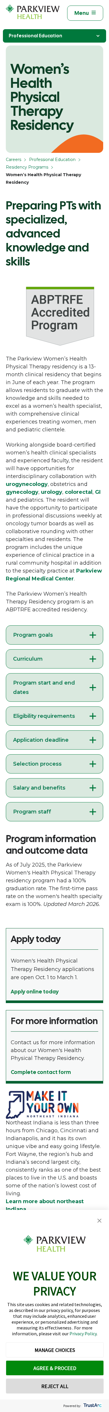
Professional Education (35, 36)
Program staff (32, 812)
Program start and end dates (44, 687)
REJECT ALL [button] (54, 1386)
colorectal (78, 492)
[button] (99, 1221)
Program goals (33, 635)
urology (51, 492)
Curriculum (28, 659)
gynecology (22, 492)
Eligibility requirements (44, 716)
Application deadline (41, 740)
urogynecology (27, 484)
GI (98, 492)
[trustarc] (92, 1406)
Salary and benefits (39, 788)
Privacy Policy (83, 1333)
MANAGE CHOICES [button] (55, 1350)
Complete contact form (41, 1072)
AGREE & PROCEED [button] (54, 1368)
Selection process (37, 764)
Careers (13, 159)
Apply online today (35, 991)
